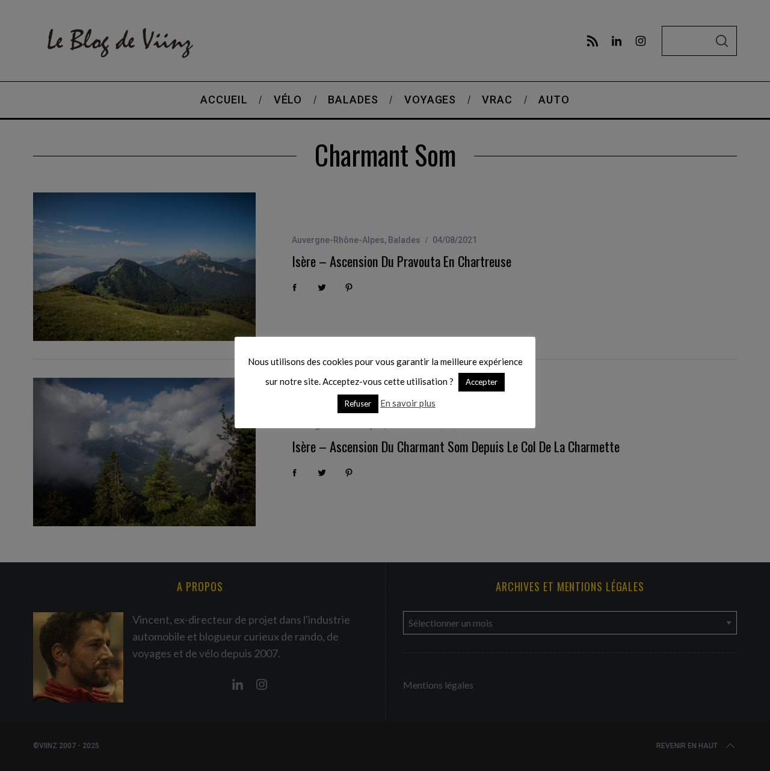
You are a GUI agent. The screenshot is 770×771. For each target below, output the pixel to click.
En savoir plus (408, 403)
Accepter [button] (481, 382)
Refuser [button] (358, 403)
